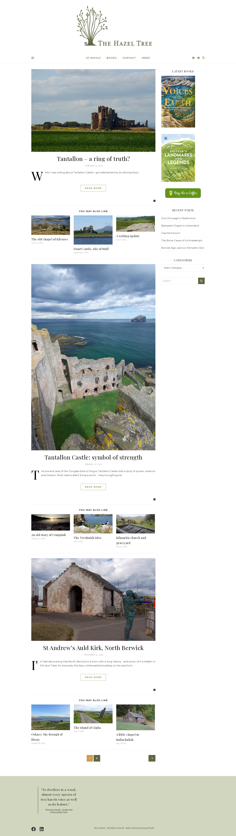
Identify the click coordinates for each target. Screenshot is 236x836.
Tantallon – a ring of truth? (93, 158)
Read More (93, 188)
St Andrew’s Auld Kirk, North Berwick (93, 647)
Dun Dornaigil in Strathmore (178, 218)
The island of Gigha (87, 728)
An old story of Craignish (48, 535)
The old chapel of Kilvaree (49, 239)
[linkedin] (198, 57)
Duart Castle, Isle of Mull (91, 249)
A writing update (128, 236)
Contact (129, 57)
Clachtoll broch (170, 233)
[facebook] (193, 57)
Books (112, 57)
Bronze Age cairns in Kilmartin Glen (182, 247)
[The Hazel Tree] (118, 27)
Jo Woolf (93, 57)
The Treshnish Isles (87, 538)
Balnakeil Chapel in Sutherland (180, 225)
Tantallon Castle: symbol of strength (93, 457)
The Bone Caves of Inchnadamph (181, 240)
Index (146, 57)
